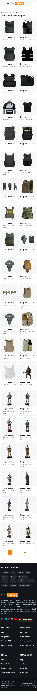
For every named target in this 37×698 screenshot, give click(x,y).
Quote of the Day (6, 645)
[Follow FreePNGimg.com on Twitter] (6, 619)
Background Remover (27, 645)
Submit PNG (24, 672)
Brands (12, 581)
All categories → (25, 585)
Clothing (21, 581)
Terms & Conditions (8, 672)
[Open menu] (8, 3)
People (20, 572)
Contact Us (23, 668)
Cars (13, 572)
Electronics (23, 577)
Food (28, 572)
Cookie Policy (6, 664)
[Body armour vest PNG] (9, 27)
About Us (23, 664)
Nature (13, 577)
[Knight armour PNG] (27, 372)
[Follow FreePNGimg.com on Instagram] (12, 619)
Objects (13, 585)
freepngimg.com (27, 683)
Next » (26, 552)
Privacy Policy (6, 668)
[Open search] (3, 3)
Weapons (31, 581)
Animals (5, 572)
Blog (21, 659)
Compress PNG (25, 636)
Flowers (5, 577)
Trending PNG (6, 641)
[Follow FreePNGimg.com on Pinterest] (9, 619)
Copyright (7, 681)
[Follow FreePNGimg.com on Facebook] (2, 619)
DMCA (3, 659)
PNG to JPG (24, 632)
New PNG (4, 632)
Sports (5, 581)
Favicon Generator (26, 641)
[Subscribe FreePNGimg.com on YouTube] (15, 619)
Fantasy (5, 585)
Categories (5, 636)
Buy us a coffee (27, 619)
